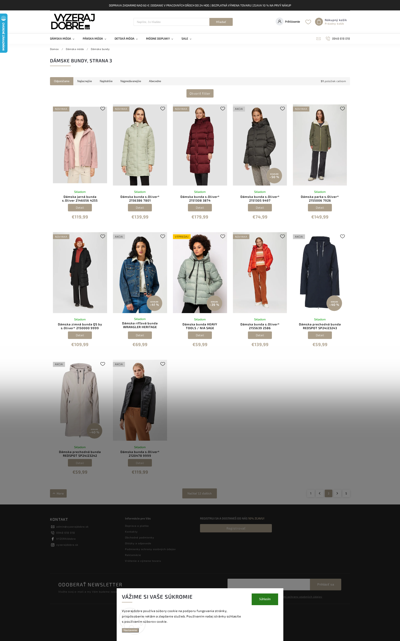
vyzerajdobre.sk (67, 544)
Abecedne (155, 81)
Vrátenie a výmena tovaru (143, 560)
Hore (60, 493)
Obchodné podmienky (139, 537)
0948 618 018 (65, 532)
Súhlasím (265, 599)
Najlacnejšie (84, 81)
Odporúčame (61, 81)
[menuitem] (64, 38)
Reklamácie (133, 555)
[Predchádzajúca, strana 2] (320, 493)
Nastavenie (130, 630)
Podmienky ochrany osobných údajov (150, 549)
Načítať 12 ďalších (200, 493)
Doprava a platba (137, 525)
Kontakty (131, 531)
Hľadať (221, 22)
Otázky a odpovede (138, 543)
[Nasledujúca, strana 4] (337, 493)
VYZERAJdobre (66, 538)
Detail (80, 207)
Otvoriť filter (200, 93)
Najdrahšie (106, 81)
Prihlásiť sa (325, 584)
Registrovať (236, 528)
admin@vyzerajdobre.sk (72, 526)
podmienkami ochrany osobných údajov (295, 596)
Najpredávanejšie (130, 81)
